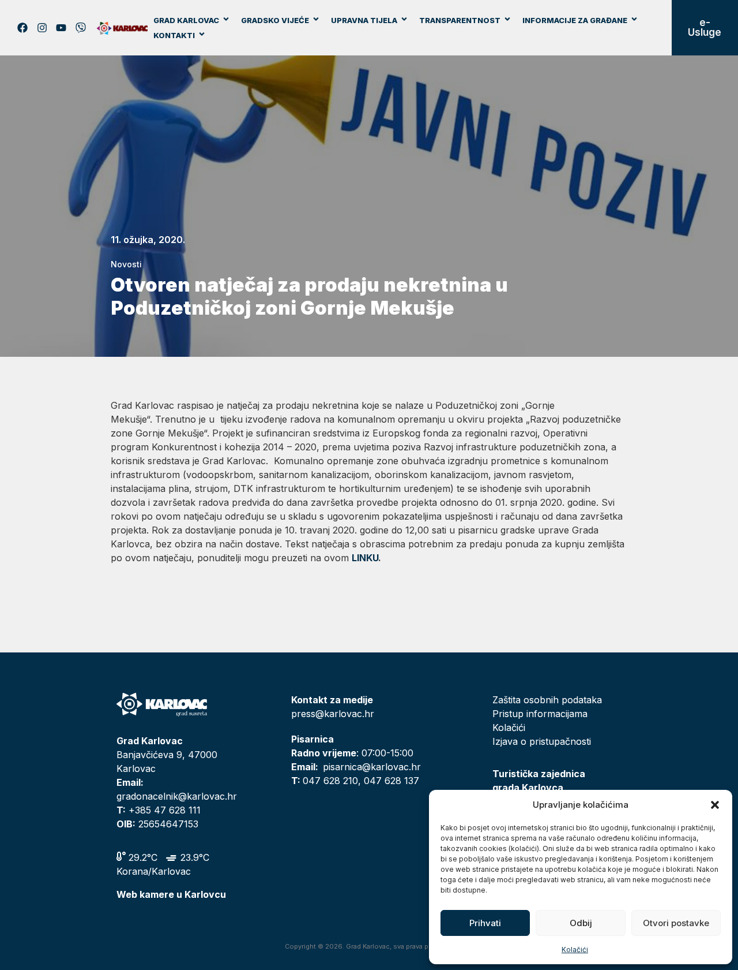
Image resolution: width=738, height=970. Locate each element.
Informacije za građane (574, 20)
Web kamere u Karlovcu (171, 894)
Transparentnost (459, 20)
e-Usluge (704, 27)
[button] (715, 805)
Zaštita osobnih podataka (547, 700)
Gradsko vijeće (275, 20)
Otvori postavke (676, 922)
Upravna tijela (364, 20)
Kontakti (174, 35)
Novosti (126, 264)
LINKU (365, 558)
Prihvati (485, 922)
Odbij (581, 922)
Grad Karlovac (186, 20)
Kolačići (575, 949)
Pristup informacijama (540, 713)
